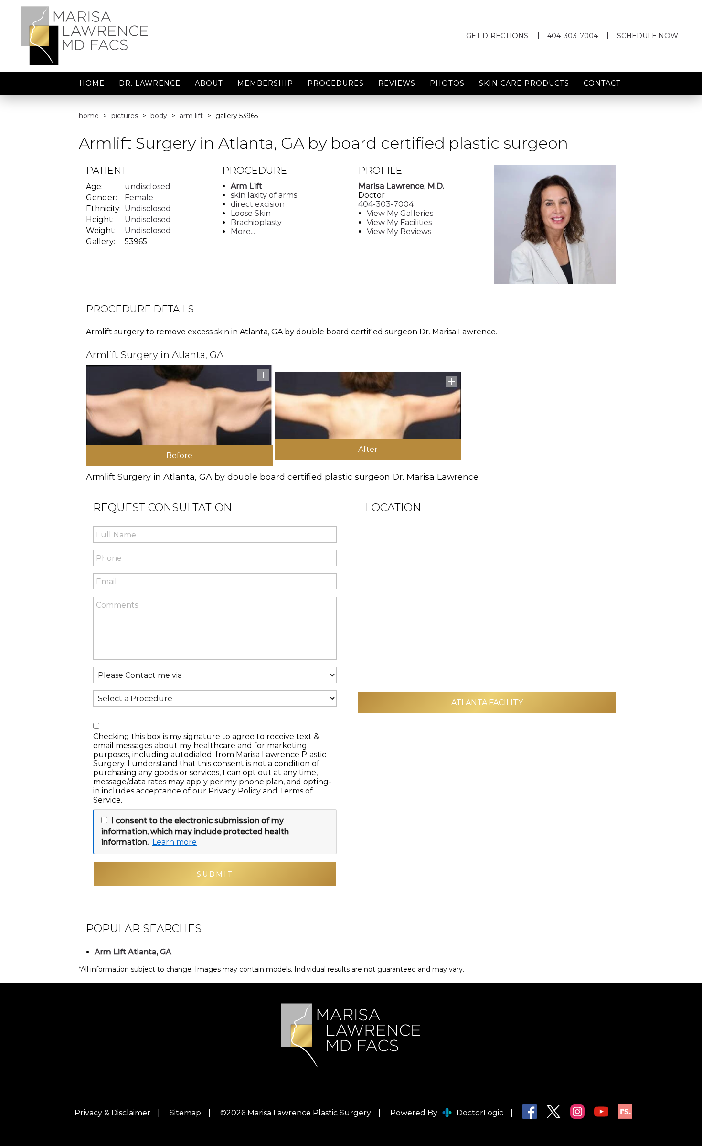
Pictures (124, 115)
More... (243, 231)
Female (139, 197)
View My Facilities (399, 222)
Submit (215, 874)
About (209, 83)
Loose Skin (251, 213)
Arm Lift (191, 115)
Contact (602, 83)
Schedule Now (647, 36)
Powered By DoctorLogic (446, 1112)
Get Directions (497, 36)
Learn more (174, 841)
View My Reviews (399, 231)
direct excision (258, 204)
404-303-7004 (572, 36)
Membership (265, 83)
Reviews (396, 83)
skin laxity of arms (264, 195)
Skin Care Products (524, 83)
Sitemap (185, 1112)
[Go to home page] (118, 36)
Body (158, 115)
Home (92, 83)
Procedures (336, 83)
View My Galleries (400, 213)
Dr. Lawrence (150, 83)
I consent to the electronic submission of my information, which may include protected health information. (195, 831)
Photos (447, 83)
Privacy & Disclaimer (112, 1112)
